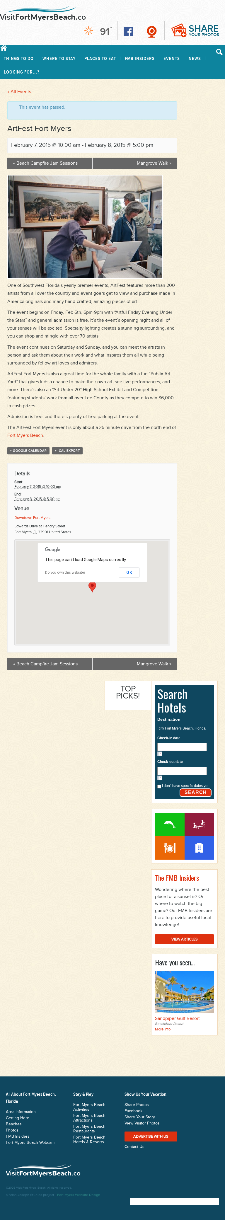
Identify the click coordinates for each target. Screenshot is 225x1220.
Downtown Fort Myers (32, 517)
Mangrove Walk (154, 163)
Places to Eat (100, 59)
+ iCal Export (67, 451)
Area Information (21, 1112)
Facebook (133, 1111)
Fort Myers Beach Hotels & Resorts (89, 1139)
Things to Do (19, 59)
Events (171, 59)
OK (129, 572)
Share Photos (137, 1105)
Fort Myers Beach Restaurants (170, 848)
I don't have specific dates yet (185, 786)
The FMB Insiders (177, 877)
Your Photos (204, 30)
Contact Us (134, 1146)
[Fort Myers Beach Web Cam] (152, 32)
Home (3, 48)
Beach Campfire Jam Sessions (45, 163)
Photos (12, 1130)
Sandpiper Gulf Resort (177, 1018)
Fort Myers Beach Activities (170, 824)
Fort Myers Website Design (78, 1195)
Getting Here (17, 1118)
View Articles (184, 939)
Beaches (14, 1124)
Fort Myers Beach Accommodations (199, 848)
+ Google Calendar (28, 451)
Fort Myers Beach (25, 435)
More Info (163, 1029)
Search (196, 792)
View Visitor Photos (142, 1123)
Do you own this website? (65, 572)
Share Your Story (140, 1117)
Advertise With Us (150, 1136)
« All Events (19, 92)
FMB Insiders (140, 59)
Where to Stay (59, 59)
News (195, 59)
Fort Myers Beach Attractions (199, 824)
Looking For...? (21, 72)
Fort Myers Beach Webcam (30, 1142)
